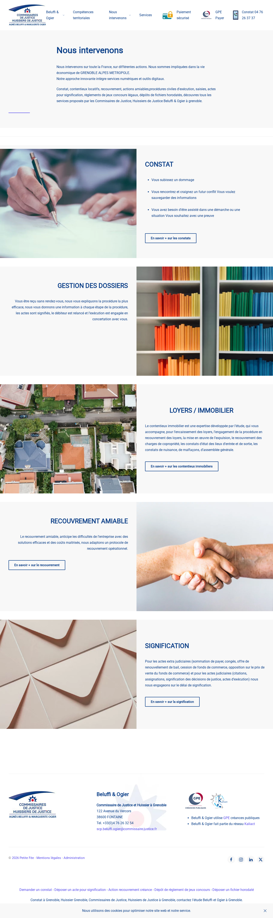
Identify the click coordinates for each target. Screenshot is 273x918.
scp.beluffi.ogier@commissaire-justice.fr (127, 829)
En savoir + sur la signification (172, 702)
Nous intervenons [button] (117, 15)
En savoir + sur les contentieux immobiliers (182, 466)
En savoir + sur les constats (171, 238)
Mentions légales (48, 858)
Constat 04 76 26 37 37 (252, 15)
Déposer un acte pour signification (80, 890)
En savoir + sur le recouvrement (37, 565)
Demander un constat (35, 890)
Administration (74, 858)
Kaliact (249, 824)
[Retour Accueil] (27, 15)
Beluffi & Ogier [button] (52, 15)
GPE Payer (219, 15)
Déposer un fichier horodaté (233, 890)
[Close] (265, 910)
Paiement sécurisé (184, 15)
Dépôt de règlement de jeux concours (182, 890)
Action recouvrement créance (130, 890)
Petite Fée (23, 858)
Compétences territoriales (83, 15)
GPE (226, 818)
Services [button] (145, 15)
